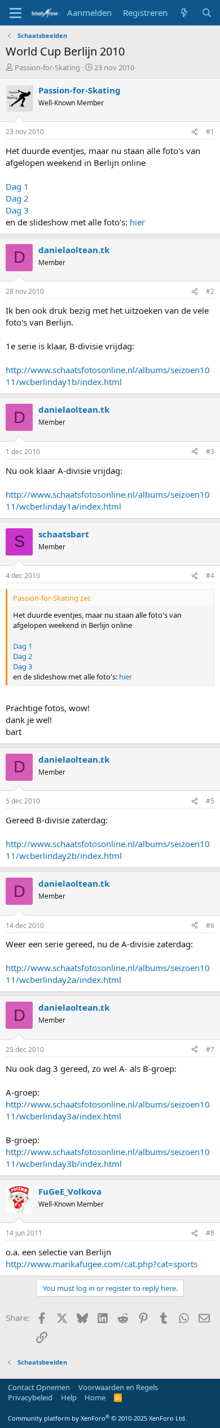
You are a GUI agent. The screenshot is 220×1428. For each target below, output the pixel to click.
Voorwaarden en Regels (118, 1387)
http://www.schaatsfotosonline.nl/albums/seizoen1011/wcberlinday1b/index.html (108, 375)
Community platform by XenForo (97, 1418)
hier (137, 222)
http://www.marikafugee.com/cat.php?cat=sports (101, 1263)
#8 (210, 1233)
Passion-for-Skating (47, 67)
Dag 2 (17, 198)
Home (95, 1397)
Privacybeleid (30, 1397)
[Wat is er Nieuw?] (184, 12)
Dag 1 (17, 186)
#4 (210, 575)
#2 (210, 291)
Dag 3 (17, 210)
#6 (210, 925)
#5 (210, 801)
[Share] (194, 132)
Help (69, 1397)
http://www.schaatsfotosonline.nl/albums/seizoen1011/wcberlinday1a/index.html (108, 500)
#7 (210, 1049)
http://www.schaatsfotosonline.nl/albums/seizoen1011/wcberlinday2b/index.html (108, 849)
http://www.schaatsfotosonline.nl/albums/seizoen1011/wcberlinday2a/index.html (108, 973)
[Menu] (15, 13)
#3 (210, 451)
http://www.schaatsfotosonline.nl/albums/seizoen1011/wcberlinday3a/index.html (108, 1110)
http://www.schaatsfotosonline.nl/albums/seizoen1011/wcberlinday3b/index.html (108, 1157)
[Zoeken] (207, 12)
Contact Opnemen (39, 1387)
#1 (210, 131)
